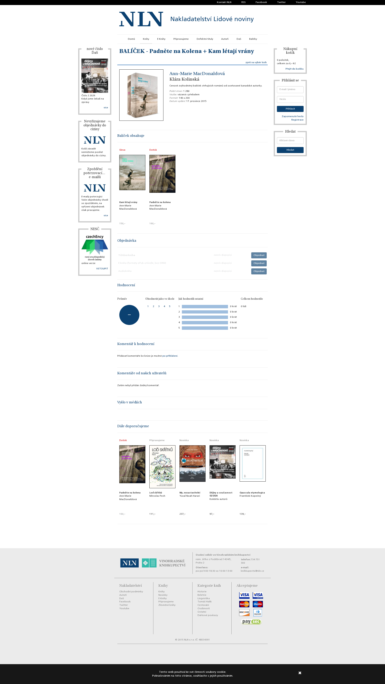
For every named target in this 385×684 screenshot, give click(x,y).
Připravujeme (181, 39)
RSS (243, 2)
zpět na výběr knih (256, 62)
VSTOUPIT (102, 268)
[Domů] (186, 19)
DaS (239, 39)
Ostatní (202, 612)
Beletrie (202, 595)
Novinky (162, 595)
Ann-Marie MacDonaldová (197, 74)
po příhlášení (169, 356)
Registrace (297, 120)
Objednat (258, 255)
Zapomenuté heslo (293, 116)
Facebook (261, 2)
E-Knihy (161, 39)
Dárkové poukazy (208, 615)
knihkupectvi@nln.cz (252, 571)
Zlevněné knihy (166, 605)
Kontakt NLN (224, 2)
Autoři (225, 39)
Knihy (146, 39)
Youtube (301, 2)
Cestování (203, 605)
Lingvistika (204, 598)
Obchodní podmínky (131, 591)
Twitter (281, 2)
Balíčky (253, 39)
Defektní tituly (205, 39)
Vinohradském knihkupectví (233, 555)
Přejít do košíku (295, 69)
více (106, 107)
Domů (131, 39)
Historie (202, 591)
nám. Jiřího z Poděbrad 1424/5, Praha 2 (213, 561)
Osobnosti (204, 608)
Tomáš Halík (205, 601)
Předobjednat (162, 519)
